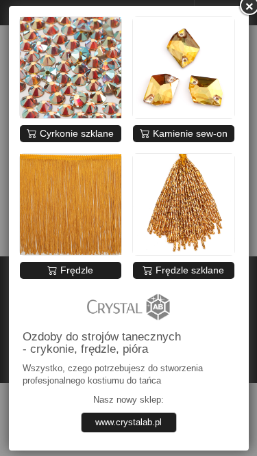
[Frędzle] (70, 204)
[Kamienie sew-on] (183, 67)
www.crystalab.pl (128, 422)
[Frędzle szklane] (183, 204)
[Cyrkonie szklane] (70, 67)
